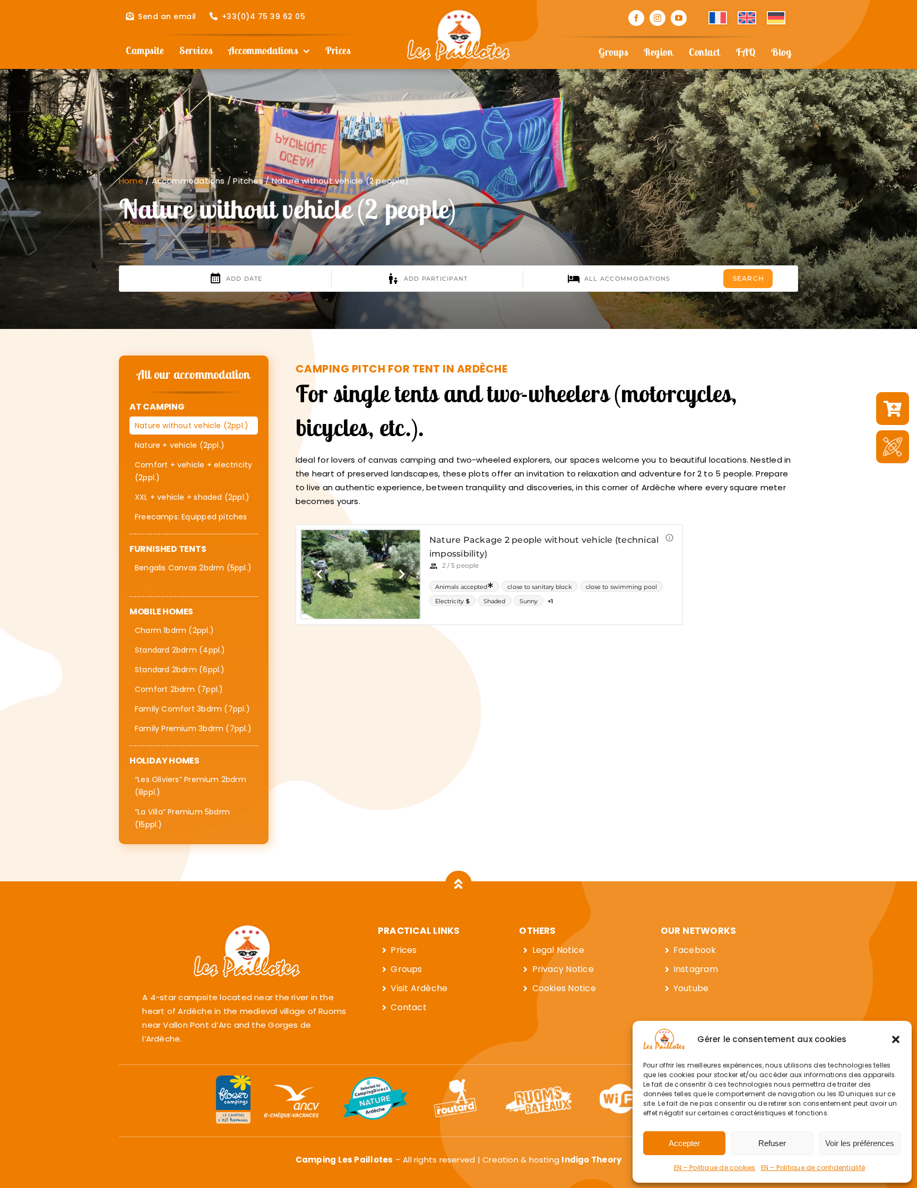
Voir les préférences (859, 1143)
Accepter (684, 1143)
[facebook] (636, 18)
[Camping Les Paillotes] (458, 12)
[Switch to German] (776, 18)
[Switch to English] (747, 18)
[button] (895, 1039)
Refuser (772, 1143)
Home (131, 180)
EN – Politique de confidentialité (813, 1167)
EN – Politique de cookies (715, 1167)
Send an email (167, 16)
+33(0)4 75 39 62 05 (264, 16)
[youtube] (679, 18)
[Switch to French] (717, 18)
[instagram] (657, 18)
